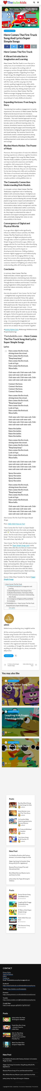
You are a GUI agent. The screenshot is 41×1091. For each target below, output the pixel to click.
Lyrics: (13, 607)
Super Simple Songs (9, 30)
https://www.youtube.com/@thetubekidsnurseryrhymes (19, 1000)
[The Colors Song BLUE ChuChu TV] (13, 839)
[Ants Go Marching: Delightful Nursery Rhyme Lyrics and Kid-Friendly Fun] (6, 1035)
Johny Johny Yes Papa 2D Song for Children (16, 1078)
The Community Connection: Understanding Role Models (21, 596)
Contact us (6, 978)
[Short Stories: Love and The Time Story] (13, 813)
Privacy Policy (7, 972)
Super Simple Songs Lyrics (21, 545)
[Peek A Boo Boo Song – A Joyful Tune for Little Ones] (6, 1027)
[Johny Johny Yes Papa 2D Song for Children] (6, 1019)
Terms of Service (8, 974)
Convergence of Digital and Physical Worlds (21, 599)
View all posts (8, 655)
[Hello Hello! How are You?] (13, 919)
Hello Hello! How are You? (16, 524)
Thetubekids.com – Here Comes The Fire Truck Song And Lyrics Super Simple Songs (20, 604)
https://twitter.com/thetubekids (17, 989)
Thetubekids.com (13, 336)
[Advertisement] (20, 781)
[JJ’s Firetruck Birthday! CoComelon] (13, 831)
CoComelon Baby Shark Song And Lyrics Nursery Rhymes (25, 821)
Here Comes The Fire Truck (14, 584)
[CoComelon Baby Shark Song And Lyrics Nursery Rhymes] (13, 821)
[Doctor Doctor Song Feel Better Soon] (20, 691)
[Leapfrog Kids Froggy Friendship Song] (20, 722)
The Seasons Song (24, 925)
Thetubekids (21, 1086)
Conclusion (12, 601)
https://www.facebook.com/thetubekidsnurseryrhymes (19, 985)
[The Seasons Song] (13, 927)
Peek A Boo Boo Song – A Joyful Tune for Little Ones (18, 1027)
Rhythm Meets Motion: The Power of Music (21, 592)
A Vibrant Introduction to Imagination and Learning (20, 587)
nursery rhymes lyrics (11, 329)
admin (9, 701)
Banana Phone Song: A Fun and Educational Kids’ (18, 1070)
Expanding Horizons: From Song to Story (20, 590)
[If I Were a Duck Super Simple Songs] (20, 753)
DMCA (4, 976)
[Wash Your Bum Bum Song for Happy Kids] (6, 1044)
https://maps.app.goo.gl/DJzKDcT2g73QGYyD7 (16, 1005)
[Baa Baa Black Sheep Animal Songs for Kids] (13, 805)
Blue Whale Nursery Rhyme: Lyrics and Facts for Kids (19, 1074)
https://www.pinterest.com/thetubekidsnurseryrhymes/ (19, 994)
